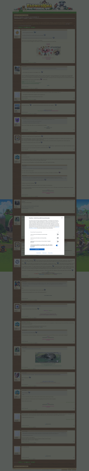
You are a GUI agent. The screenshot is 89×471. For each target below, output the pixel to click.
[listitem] (44, 232)
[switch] (57, 234)
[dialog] (44, 235)
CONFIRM (37, 249)
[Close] (62, 218)
